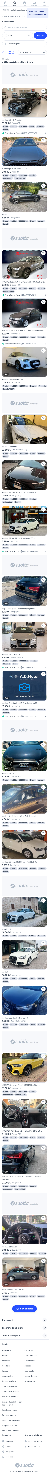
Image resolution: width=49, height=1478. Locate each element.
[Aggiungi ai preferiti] (43, 91)
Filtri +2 (40, 35)
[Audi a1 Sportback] (24, 436)
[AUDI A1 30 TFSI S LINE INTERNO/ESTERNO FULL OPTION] (24, 1167)
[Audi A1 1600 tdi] (24, 761)
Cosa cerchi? (8, 21)
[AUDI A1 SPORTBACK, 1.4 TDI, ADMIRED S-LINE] (24, 1120)
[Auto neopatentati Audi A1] (24, 1279)
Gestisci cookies (9, 1381)
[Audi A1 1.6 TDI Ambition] (24, 111)
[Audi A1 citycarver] (24, 1235)
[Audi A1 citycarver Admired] (24, 369)
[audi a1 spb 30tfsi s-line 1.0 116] (24, 158)
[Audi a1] (24, 204)
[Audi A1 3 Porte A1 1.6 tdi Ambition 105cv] (24, 529)
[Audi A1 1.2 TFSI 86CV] (24, 645)
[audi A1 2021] (24, 917)
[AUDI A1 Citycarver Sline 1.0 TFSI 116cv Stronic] (24, 1075)
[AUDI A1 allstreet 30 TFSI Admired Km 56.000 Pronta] (24, 273)
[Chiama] (45, 133)
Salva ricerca (11, 52)
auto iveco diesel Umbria (21, 10)
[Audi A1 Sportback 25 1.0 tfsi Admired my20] (24, 694)
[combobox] (26, 27)
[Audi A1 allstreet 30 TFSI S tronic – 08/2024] (24, 482)
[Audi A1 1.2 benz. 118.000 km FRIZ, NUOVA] (24, 851)
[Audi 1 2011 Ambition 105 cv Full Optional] (24, 806)
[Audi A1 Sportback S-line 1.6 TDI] (24, 1007)
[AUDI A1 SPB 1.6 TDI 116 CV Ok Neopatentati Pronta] (24, 321)
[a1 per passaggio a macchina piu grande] (24, 598)
